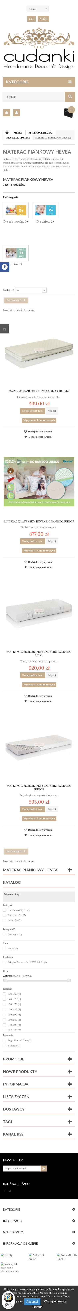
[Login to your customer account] (6, 113)
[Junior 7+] (16, 253)
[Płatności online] (39, 1257)
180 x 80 (14, 1019)
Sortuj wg (8, 289)
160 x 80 (14, 1009)
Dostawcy (14, 1109)
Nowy (13, 948)
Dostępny (15, 934)
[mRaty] (11, 1255)
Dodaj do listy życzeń (39, 431)
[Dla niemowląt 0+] (16, 210)
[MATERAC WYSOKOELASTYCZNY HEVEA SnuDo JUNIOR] (39, 746)
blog (31, 18)
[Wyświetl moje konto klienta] (16, 113)
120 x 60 (14, 993)
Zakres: (7, 975)
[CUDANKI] (39, 48)
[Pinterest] (10, 1191)
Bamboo (14, 1045)
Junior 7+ (15, 264)
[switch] (8, 1305)
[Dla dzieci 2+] (45, 210)
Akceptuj (32, 1301)
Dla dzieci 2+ (45, 221)
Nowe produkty (20, 1071)
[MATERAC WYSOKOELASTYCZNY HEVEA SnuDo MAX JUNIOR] (39, 612)
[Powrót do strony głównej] (7, 133)
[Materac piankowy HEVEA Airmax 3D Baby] (39, 351)
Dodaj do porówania (40, 436)
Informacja (15, 1084)
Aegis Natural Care (19, 1040)
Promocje (13, 1059)
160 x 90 (14, 1014)
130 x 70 (14, 1004)
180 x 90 (14, 1024)
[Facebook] (5, 1191)
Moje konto (13, 1232)
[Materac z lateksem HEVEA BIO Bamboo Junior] (39, 481)
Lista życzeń (16, 1096)
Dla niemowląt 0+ (15, 221)
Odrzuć (37, 1307)
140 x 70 (14, 999)
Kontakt (43, 18)
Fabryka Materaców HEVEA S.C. (27, 962)
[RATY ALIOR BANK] (67, 1257)
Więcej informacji (55, 1301)
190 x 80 (14, 1030)
